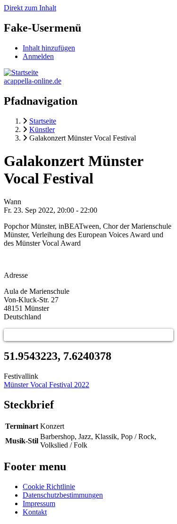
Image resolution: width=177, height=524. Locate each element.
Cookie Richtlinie (49, 486)
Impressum (39, 503)
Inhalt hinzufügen (49, 48)
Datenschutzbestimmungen (63, 495)
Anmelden (38, 56)
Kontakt (35, 512)
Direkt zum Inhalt (30, 8)
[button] (10, 335)
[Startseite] (21, 72)
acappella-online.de (32, 81)
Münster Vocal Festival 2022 (46, 385)
